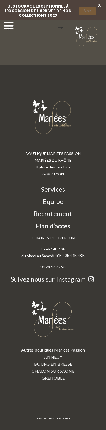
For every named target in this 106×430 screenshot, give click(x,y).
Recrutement (53, 213)
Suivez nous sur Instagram (49, 279)
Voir (87, 11)
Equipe (53, 201)
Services (53, 189)
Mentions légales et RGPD (53, 418)
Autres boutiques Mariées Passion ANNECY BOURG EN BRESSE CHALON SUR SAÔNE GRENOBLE (53, 364)
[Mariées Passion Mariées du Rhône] (87, 36)
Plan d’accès (53, 226)
